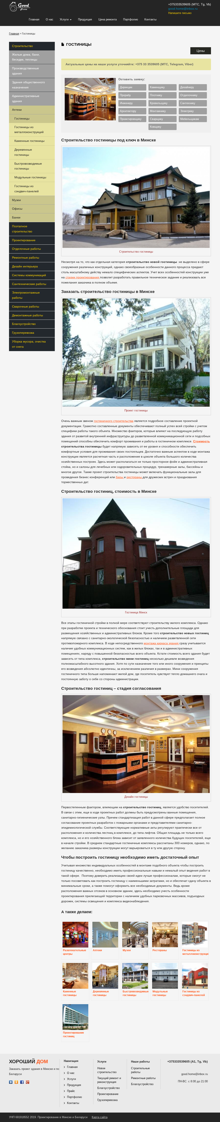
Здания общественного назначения (28, 84)
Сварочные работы (25, 306)
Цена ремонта (107, 19)
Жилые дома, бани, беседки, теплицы (26, 57)
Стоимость (201, 441)
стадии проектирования (83, 277)
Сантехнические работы (29, 284)
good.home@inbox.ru (183, 8)
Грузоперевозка (23, 332)
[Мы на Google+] (27, 1082)
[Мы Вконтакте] (11, 1082)
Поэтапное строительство (22, 228)
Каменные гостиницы (29, 141)
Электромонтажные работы (26, 295)
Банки (16, 217)
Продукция (85, 19)
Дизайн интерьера (25, 266)
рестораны (135, 477)
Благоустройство (24, 324)
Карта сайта (99, 1117)
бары (120, 477)
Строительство (22, 46)
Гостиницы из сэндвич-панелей (26, 188)
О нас (49, 19)
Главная (34, 19)
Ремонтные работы (25, 257)
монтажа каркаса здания (161, 643)
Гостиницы (21, 118)
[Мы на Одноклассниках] (16, 1082)
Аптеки (17, 109)
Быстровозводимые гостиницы (28, 166)
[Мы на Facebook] (22, 1082)
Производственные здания (25, 71)
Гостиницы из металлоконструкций (29, 129)
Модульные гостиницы (30, 177)
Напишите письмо (179, 13)
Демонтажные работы (27, 315)
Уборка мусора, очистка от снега (29, 344)
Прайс (71, 1091)
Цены (201, 51)
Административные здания (25, 98)
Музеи (16, 200)
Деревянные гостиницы (23, 152)
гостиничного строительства (113, 421)
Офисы (17, 208)
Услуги (64, 19)
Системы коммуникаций (29, 275)
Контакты (150, 19)
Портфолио (130, 19)
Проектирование (23, 240)
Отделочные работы (26, 248)
